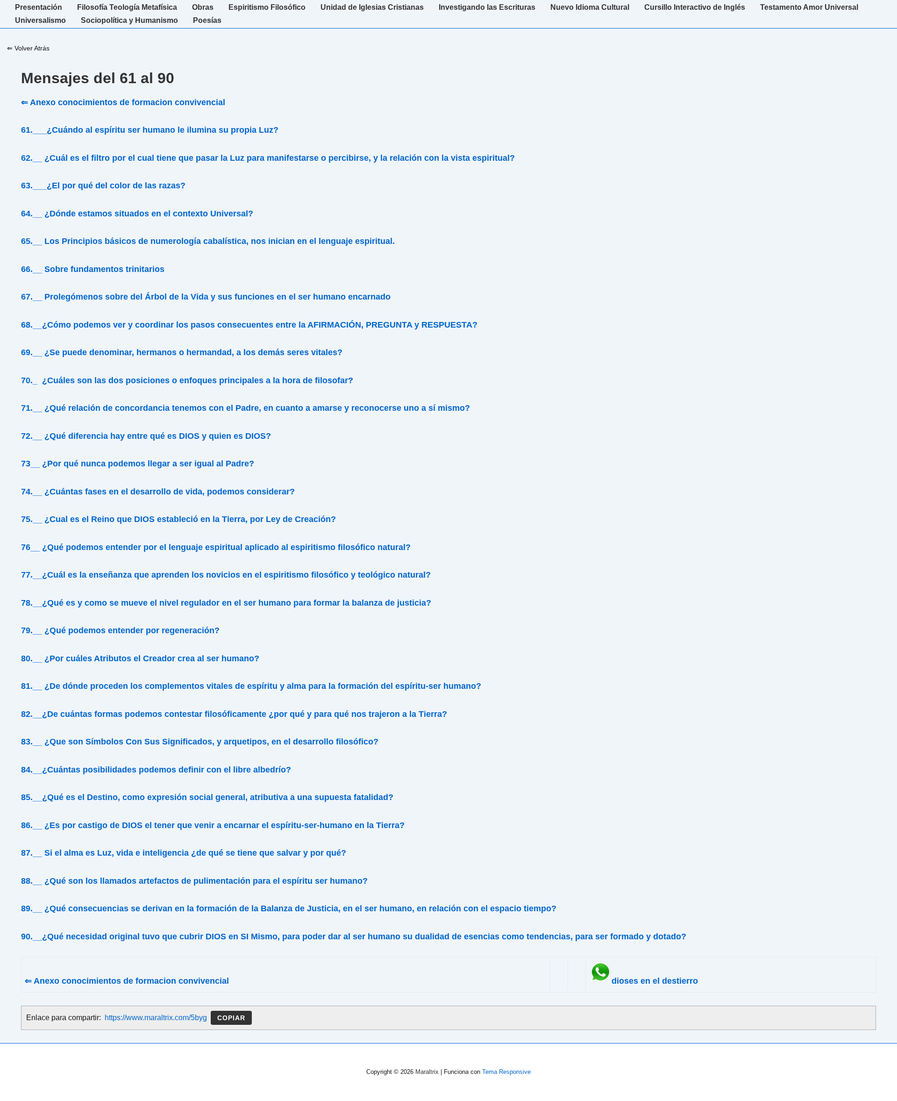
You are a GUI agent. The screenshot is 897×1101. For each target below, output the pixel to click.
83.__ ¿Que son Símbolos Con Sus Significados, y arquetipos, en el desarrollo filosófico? (199, 741)
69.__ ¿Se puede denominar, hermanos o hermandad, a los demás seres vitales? (181, 352)
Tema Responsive (506, 1071)
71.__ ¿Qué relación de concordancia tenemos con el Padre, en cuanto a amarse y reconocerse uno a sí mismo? (245, 408)
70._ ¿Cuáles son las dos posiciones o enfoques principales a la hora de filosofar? (187, 380)
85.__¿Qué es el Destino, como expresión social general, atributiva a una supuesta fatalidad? (207, 797)
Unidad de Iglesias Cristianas (372, 7)
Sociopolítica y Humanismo (129, 20)
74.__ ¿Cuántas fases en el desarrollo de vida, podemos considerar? (158, 491)
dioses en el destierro (655, 981)
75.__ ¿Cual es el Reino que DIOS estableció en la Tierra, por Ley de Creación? (178, 519)
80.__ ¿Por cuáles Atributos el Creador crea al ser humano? (140, 658)
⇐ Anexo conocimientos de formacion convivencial (123, 102)
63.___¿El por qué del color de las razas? (103, 185)
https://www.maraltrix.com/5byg (156, 1018)
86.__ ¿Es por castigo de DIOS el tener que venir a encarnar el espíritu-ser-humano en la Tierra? (213, 825)
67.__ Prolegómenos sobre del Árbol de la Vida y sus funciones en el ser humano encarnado (206, 296)
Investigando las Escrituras (487, 7)
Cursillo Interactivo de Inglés (694, 7)
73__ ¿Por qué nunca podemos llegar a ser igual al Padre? (137, 463)
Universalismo (40, 20)
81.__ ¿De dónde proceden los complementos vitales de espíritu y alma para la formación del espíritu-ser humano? (251, 686)
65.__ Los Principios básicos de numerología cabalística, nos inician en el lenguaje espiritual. (208, 241)
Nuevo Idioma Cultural (589, 7)
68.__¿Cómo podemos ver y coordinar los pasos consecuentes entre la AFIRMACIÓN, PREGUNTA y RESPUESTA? (249, 324)
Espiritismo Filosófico (267, 7)
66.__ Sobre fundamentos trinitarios (92, 269)
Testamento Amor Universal (809, 7)
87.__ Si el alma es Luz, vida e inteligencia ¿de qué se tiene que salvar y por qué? (183, 853)
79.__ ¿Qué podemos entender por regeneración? (120, 630)
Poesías (207, 20)
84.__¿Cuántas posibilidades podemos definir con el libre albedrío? (156, 769)
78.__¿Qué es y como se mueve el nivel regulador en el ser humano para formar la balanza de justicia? (226, 603)
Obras (203, 7)
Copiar (231, 1018)
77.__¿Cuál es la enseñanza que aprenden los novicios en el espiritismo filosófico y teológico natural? (226, 574)
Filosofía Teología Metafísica (127, 7)
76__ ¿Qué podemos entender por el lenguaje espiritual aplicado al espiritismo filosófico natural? (216, 547)
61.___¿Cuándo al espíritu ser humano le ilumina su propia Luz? (149, 130)
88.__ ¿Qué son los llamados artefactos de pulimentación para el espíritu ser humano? (194, 881)
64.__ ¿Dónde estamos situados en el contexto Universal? (137, 213)
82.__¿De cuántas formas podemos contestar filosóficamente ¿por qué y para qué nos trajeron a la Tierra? (234, 714)
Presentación (38, 7)
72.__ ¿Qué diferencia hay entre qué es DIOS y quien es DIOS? (146, 436)
